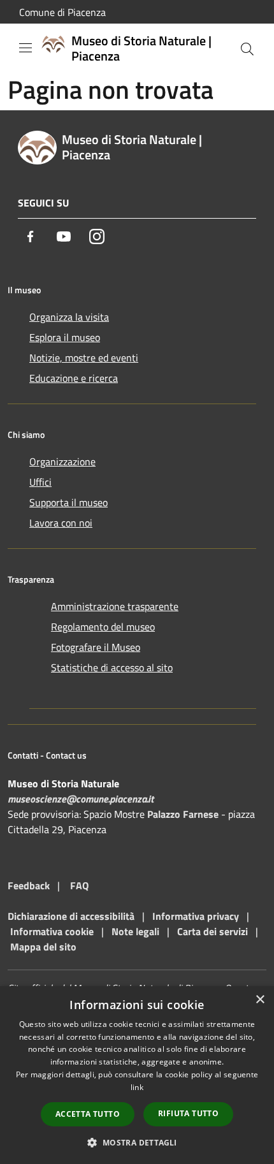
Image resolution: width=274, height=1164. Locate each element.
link (137, 1087)
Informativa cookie (52, 931)
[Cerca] (247, 49)
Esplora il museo (64, 337)
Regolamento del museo (103, 626)
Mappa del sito (43, 946)
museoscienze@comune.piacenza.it (81, 798)
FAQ (79, 885)
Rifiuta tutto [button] (188, 1113)
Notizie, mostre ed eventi (83, 357)
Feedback (29, 885)
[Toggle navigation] (25, 47)
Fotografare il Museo (95, 647)
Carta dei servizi (212, 931)
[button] (137, 1142)
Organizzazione (62, 461)
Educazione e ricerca (73, 378)
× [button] (259, 1000)
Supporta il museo (68, 502)
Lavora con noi (60, 522)
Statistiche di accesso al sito (112, 667)
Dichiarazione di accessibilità (71, 916)
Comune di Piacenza (62, 12)
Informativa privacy (195, 916)
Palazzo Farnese (183, 814)
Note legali (135, 931)
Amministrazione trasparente (114, 606)
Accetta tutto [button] (87, 1114)
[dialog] (137, 1075)
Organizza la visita (69, 316)
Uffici (40, 482)
